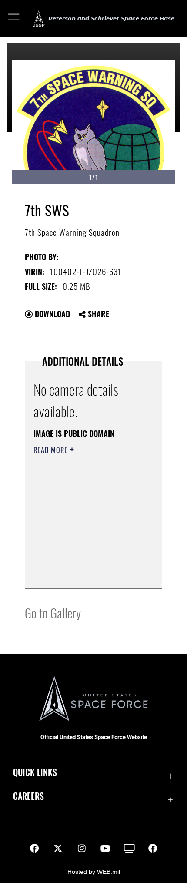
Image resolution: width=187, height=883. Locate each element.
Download (51, 313)
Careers (28, 796)
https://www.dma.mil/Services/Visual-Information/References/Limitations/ (86, 572)
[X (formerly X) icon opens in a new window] (57, 848)
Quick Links (35, 772)
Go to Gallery (53, 612)
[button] (14, 18)
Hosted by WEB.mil (93, 871)
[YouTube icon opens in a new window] (105, 848)
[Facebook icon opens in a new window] (34, 848)
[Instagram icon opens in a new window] (81, 848)
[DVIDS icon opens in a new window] (129, 848)
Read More (51, 450)
